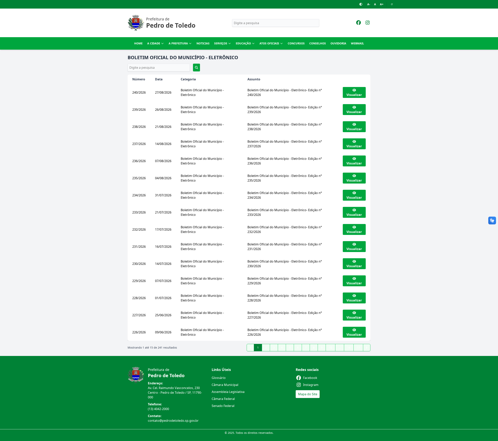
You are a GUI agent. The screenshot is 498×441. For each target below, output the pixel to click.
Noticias (203, 43)
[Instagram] (367, 23)
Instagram (310, 385)
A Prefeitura (178, 43)
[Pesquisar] (196, 67)
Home (138, 43)
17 (358, 347)
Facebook (310, 378)
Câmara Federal (223, 399)
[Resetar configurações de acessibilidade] (391, 4)
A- (368, 4)
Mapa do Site (307, 394)
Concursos (296, 43)
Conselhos (317, 43)
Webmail (357, 43)
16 (348, 347)
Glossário (219, 378)
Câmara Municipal (225, 385)
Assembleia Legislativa (228, 392)
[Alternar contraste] (361, 4)
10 (330, 347)
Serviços (220, 43)
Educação (243, 43)
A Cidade (153, 43)
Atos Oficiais (269, 43)
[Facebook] (358, 23)
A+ (381, 4)
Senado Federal (223, 406)
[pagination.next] (366, 347)
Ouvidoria (338, 43)
